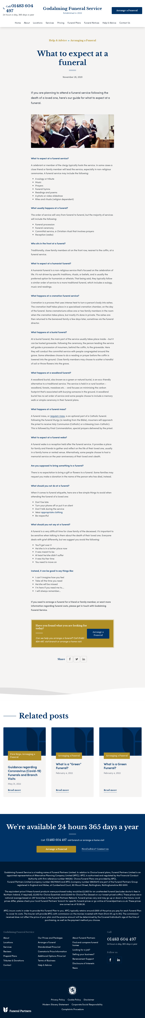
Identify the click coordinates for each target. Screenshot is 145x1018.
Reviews (7, 951)
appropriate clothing (52, 512)
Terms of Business (46, 960)
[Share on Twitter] (77, 659)
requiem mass (57, 416)
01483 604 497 (56, 840)
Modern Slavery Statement (55, 1004)
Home (18, 22)
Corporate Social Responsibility (87, 1004)
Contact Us (124, 22)
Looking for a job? (81, 949)
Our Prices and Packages (50, 937)
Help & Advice (109, 22)
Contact (7, 965)
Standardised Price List (49, 946)
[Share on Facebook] (70, 659)
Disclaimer (89, 999)
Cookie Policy (74, 999)
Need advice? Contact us (95, 849)
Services (50, 22)
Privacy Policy (58, 999)
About (27, 22)
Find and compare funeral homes (85, 944)
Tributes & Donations (13, 960)
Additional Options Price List (52, 955)
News (75, 967)
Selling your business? (83, 954)
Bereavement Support (83, 958)
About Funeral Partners (83, 937)
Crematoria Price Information (52, 951)
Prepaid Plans (10, 955)
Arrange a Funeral (98, 634)
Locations (37, 22)
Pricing (60, 22)
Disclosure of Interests (83, 963)
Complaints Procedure (73, 1009)
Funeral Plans (74, 22)
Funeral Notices (91, 22)
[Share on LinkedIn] (84, 659)
